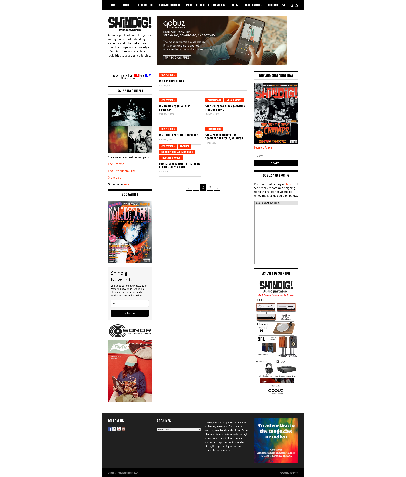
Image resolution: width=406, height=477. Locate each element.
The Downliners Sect (121, 171)
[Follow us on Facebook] (110, 429)
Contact (273, 5)
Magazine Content (169, 5)
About (127, 5)
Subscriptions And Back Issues (177, 152)
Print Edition (145, 5)
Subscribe (129, 313)
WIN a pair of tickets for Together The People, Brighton (224, 136)
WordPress (293, 472)
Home (114, 5)
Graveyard (115, 177)
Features (184, 146)
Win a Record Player (171, 81)
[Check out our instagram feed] (123, 429)
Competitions (168, 74)
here (126, 184)
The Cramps (116, 164)
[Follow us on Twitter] (114, 429)
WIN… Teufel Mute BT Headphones (178, 135)
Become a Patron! (263, 147)
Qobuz (234, 5)
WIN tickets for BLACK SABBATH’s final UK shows (225, 108)
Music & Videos (234, 100)
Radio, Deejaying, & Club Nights (205, 5)
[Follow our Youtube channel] (119, 429)
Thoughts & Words (170, 157)
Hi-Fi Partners (253, 5)
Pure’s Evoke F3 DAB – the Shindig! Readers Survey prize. (179, 165)
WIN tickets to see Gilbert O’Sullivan (174, 108)
